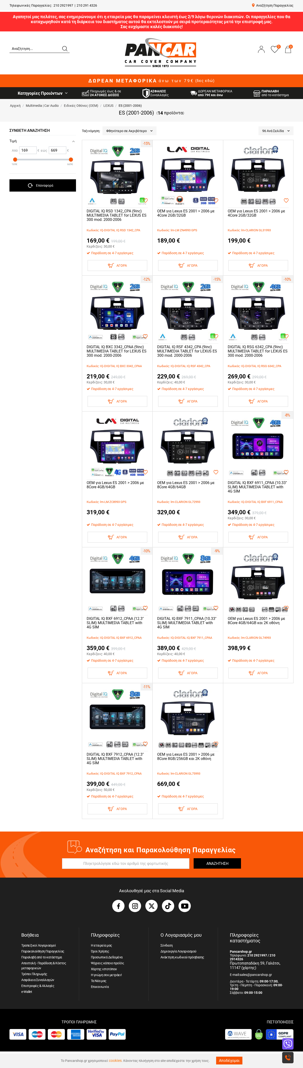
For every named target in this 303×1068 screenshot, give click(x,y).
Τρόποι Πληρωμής (34, 974)
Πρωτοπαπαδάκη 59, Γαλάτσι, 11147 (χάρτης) (255, 965)
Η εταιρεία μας (101, 945)
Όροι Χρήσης (100, 951)
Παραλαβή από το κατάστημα (41, 957)
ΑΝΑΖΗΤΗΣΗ (217, 863)
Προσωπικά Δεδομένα (107, 957)
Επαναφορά (44, 185)
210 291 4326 (87, 5)
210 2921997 (63, 5)
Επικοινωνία (100, 987)
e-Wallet (26, 992)
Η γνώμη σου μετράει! (106, 975)
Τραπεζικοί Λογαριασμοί (38, 945)
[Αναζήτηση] (65, 48)
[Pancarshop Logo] (160, 52)
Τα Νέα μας (99, 981)
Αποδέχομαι (229, 1060)
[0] (288, 54)
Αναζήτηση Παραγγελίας (275, 5)
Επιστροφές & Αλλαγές (37, 986)
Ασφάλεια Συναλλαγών (37, 980)
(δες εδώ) (205, 81)
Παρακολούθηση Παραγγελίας (42, 951)
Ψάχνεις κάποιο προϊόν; (107, 963)
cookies (115, 1060)
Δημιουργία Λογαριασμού (178, 951)
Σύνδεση (166, 945)
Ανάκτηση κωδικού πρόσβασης (182, 957)
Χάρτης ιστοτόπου (104, 969)
